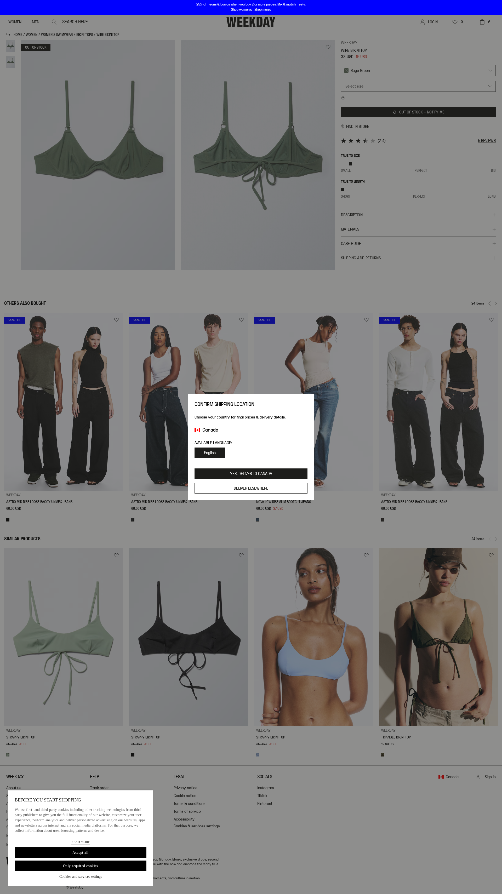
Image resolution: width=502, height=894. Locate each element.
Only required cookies (80, 866)
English (210, 453)
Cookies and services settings (80, 877)
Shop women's (241, 10)
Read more (80, 842)
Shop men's (262, 10)
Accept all (80, 853)
